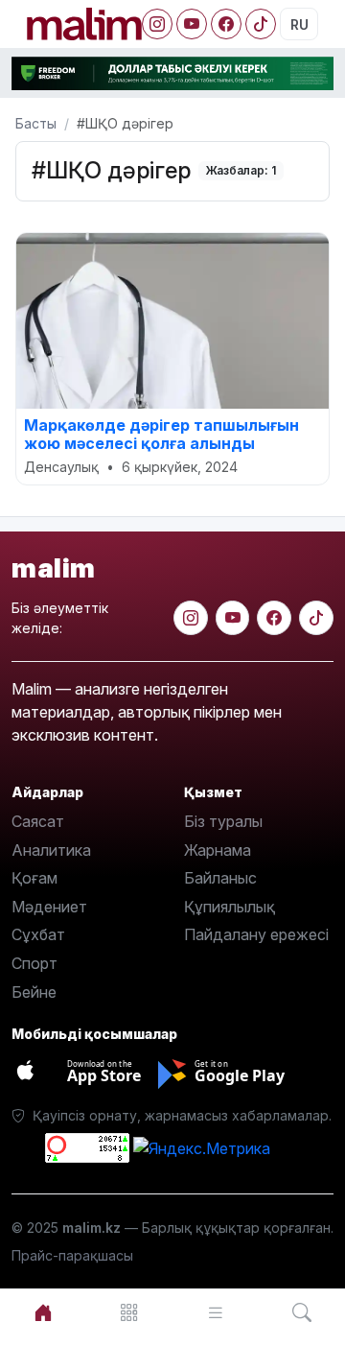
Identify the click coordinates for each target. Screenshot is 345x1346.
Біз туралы (223, 821)
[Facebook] (226, 24)
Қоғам (35, 877)
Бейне (34, 992)
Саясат (38, 821)
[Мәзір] (129, 1312)
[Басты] (43, 1312)
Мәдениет (49, 906)
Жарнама (217, 850)
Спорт (35, 963)
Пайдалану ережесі (256, 934)
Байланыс (220, 877)
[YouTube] (191, 24)
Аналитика (51, 850)
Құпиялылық (229, 906)
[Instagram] (157, 24)
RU (299, 24)
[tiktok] (316, 618)
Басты (36, 123)
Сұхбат (38, 934)
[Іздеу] (302, 1312)
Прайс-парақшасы (72, 1255)
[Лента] (215, 1312)
